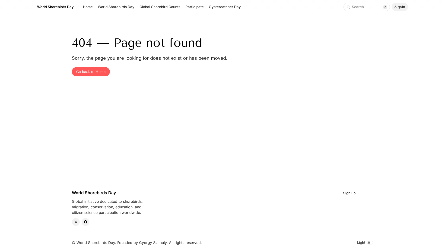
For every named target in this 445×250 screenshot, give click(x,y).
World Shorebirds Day (55, 7)
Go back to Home (91, 72)
